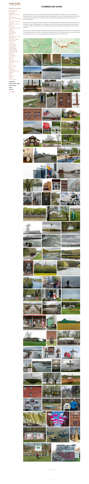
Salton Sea (11, 54)
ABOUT (10, 87)
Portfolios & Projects (15, 8)
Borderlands (11, 62)
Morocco (11, 68)
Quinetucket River (13, 46)
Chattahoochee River (13, 51)
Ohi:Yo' (10, 16)
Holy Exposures (12, 33)
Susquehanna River (13, 50)
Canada (10, 73)
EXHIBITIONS (12, 81)
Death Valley (11, 37)
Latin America (12, 69)
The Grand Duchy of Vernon (15, 28)
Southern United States (53, 14)
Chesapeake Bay (12, 44)
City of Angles (12, 26)
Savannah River (12, 47)
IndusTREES (11, 13)
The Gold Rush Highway (14, 39)
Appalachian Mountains (32, 18)
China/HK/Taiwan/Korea (14, 71)
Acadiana (11, 58)
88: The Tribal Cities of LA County (14, 24)
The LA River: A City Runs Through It (14, 22)
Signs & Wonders (12, 32)
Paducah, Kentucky (63, 18)
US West (11, 75)
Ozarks (10, 64)
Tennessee (55, 16)
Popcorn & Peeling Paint (14, 14)
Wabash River (12, 53)
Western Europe (12, 66)
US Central (11, 76)
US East (10, 78)
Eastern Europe (12, 65)
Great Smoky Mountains (14, 61)
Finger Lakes (11, 57)
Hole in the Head (12, 79)
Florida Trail (11, 42)
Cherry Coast (12, 43)
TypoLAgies (11, 30)
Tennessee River (29, 19)
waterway (41, 14)
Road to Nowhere (12, 17)
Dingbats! (11, 29)
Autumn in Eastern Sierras (14, 36)
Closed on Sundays (13, 10)
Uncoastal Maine (12, 55)
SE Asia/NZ (11, 72)
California (11, 35)
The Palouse (11, 60)
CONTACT (11, 89)
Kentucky (41, 16)
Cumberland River (13, 48)
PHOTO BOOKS (12, 85)
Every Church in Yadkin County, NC (15, 19)
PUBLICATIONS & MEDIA (14, 83)
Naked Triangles (12, 40)
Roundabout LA (12, 11)
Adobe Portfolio (54, 479)
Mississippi (37, 24)
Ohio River (53, 18)
